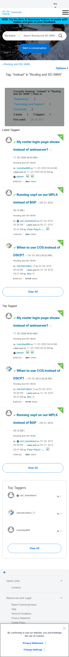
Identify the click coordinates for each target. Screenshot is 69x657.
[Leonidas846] (20, 534)
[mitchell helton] (22, 516)
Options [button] (61, 68)
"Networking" (21, 99)
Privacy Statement (33, 643)
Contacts (16, 588)
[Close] (64, 628)
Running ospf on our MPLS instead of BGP (35, 202)
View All (33, 292)
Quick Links (13, 581)
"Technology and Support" (29, 104)
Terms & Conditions (21, 614)
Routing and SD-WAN (17, 64)
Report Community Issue (24, 605)
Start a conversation (34, 48)
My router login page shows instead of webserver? (36, 150)
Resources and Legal (18, 598)
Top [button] (4, 572)
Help (14, 609)
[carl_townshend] (23, 499)
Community (20, 109)
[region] (34, 640)
